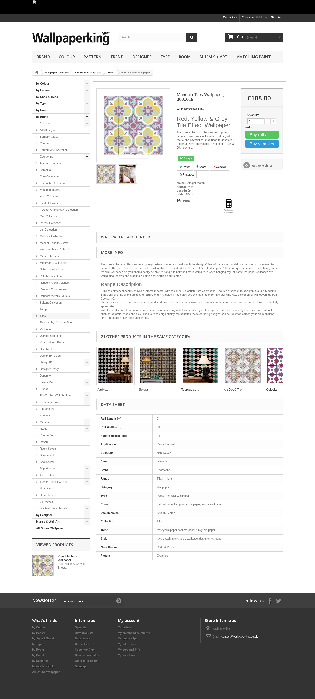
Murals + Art (213, 56)
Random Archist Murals (54, 282)
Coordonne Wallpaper (88, 72)
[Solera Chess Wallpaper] (158, 366)
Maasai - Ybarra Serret (53, 242)
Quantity (253, 114)
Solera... (144, 389)
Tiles (111, 72)
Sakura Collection (50, 302)
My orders (124, 627)
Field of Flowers (49, 203)
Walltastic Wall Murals (53, 508)
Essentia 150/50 (49, 189)
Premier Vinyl (48, 435)
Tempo (43, 309)
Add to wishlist (261, 165)
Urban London (48, 495)
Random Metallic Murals (54, 296)
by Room (42, 110)
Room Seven (47, 448)
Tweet (186, 166)
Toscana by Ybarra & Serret (56, 322)
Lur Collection (48, 229)
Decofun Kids (48, 349)
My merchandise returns (134, 633)
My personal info (129, 649)
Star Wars (45, 488)
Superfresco (47, 468)
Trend (117, 56)
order (249, 127)
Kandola (44, 415)
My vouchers (126, 655)
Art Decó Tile (233, 389)
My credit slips (127, 638)
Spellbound (46, 462)
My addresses (127, 644)
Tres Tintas (46, 475)
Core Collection (49, 176)
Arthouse (45, 123)
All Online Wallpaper (50, 528)
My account (129, 620)
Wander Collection (50, 335)
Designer (142, 56)
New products (84, 633)
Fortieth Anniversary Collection (58, 209)
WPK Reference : (188, 108)
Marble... (102, 389)
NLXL (43, 428)
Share (202, 166)
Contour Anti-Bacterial (53, 150)
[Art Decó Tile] (243, 366)
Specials (80, 627)
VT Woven (46, 501)
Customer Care (85, 649)
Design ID (45, 362)
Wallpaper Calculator (125, 237)
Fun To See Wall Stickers (55, 395)
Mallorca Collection (51, 236)
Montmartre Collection (53, 262)
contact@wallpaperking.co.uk (239, 636)
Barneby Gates (48, 136)
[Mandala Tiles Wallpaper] (106, 174)
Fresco (43, 388)
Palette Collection (50, 276)
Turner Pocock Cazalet (53, 481)
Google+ (220, 166)
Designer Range (49, 369)
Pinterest (188, 174)
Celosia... (272, 389)
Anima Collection (50, 163)
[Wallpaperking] (71, 38)
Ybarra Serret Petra (51, 342)
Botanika (45, 169)
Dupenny (45, 375)
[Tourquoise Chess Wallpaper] (200, 366)
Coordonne (46, 156)
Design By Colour (50, 355)
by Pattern (43, 90)
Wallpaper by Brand (57, 72)
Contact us (230, 17)
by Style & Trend (47, 96)
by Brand (42, 116)
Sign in (276, 17)
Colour (67, 56)
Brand (43, 56)
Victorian (45, 329)
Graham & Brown (50, 402)
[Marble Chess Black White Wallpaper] (115, 366)
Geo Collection (48, 216)
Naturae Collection (51, 269)
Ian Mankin (46, 408)
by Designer (44, 515)
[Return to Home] (37, 72)
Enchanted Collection (52, 183)
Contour (44, 143)
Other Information (87, 660)
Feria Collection (49, 196)
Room (185, 56)
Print (186, 200)
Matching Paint (253, 56)
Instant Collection (50, 223)
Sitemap (80, 666)
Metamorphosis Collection (55, 249)
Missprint (45, 422)
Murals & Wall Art (47, 521)
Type (165, 56)
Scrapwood (46, 455)
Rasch (43, 442)
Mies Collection (49, 256)
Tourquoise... (190, 389)
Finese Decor (47, 382)
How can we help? (87, 655)
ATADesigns (47, 130)
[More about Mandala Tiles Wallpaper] (43, 565)
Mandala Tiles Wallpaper (67, 558)
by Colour (42, 83)
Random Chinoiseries (52, 289)
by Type (41, 103)
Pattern (93, 56)
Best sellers (82, 638)
